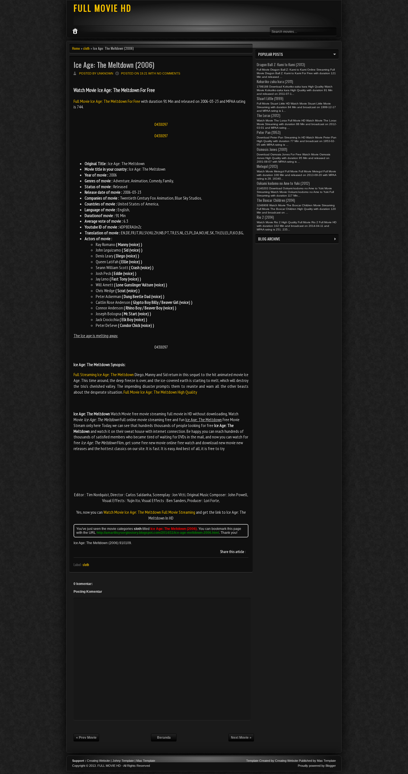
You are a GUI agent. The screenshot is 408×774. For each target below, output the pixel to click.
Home (76, 48)
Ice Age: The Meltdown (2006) (114, 64)
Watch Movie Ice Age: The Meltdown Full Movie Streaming (149, 512)
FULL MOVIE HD (103, 8)
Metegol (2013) (267, 166)
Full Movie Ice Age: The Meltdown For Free (107, 101)
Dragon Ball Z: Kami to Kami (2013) (281, 64)
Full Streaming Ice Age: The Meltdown (104, 374)
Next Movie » (241, 738)
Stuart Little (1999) (270, 98)
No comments (168, 73)
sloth (86, 48)
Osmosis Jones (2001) (272, 149)
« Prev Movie (86, 738)
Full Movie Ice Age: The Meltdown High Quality (160, 392)
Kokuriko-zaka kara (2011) (275, 81)
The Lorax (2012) (268, 115)
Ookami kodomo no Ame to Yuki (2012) (283, 183)
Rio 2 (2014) (265, 217)
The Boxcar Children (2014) (276, 200)
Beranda (164, 738)
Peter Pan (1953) (269, 132)
